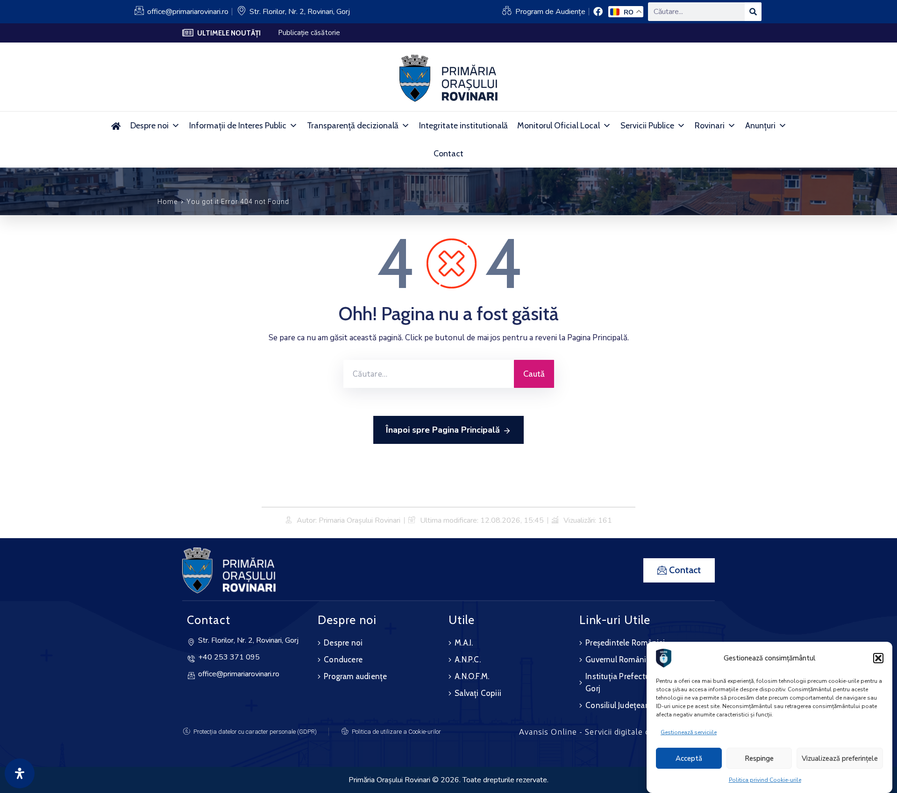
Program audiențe (355, 676)
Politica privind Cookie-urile (765, 780)
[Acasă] (116, 126)
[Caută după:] (428, 374)
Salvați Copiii (478, 693)
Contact (448, 153)
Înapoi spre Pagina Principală (443, 429)
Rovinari (710, 125)
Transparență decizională (353, 125)
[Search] (753, 11)
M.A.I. (464, 642)
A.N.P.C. (468, 659)
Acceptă (689, 758)
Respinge (759, 758)
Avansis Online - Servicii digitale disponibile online (617, 731)
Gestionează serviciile (689, 732)
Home (167, 201)
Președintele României (625, 642)
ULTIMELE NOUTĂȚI (229, 33)
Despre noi (149, 125)
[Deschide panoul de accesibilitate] (20, 773)
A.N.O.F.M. (472, 676)
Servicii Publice (647, 125)
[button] (878, 658)
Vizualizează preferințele (840, 758)
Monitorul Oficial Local (558, 125)
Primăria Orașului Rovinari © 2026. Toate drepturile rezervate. (448, 780)
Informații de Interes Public (237, 125)
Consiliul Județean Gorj (626, 705)
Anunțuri (760, 125)
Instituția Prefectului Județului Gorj (637, 682)
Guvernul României (618, 659)
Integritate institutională (463, 125)
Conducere (343, 659)
